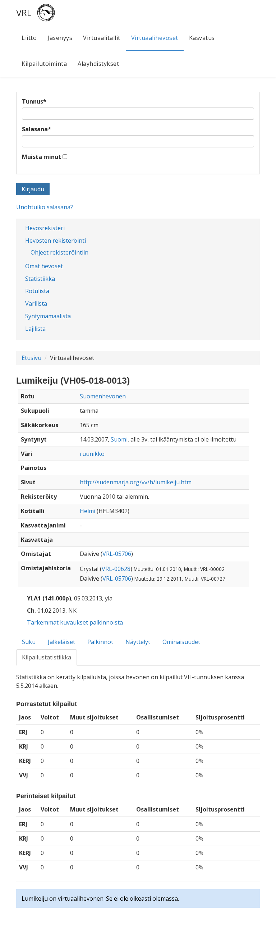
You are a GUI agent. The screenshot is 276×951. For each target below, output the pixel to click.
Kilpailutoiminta (44, 64)
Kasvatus (202, 38)
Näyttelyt (137, 642)
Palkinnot (100, 642)
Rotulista (37, 291)
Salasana (36, 129)
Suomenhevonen (103, 396)
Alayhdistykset (98, 64)
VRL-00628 (116, 569)
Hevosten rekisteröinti (55, 240)
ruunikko (92, 454)
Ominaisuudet (181, 642)
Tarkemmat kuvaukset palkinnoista (75, 622)
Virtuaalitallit (101, 38)
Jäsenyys (59, 38)
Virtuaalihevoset (154, 38)
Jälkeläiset (61, 642)
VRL (24, 12)
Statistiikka (40, 279)
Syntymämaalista (48, 316)
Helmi (87, 511)
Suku (29, 642)
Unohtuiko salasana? (44, 207)
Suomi (119, 439)
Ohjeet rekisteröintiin (59, 252)
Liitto (29, 38)
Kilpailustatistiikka (46, 657)
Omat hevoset (44, 266)
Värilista (36, 303)
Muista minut (41, 157)
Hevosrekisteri (45, 228)
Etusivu (31, 358)
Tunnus (34, 101)
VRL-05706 (116, 554)
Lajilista (35, 329)
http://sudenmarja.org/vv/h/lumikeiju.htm (136, 482)
